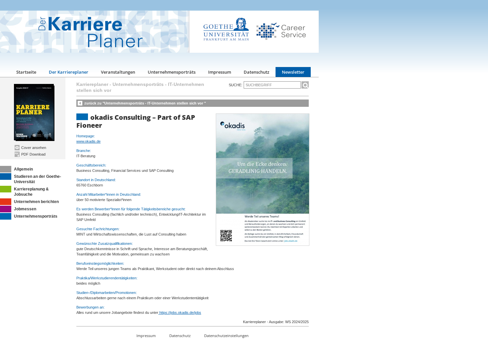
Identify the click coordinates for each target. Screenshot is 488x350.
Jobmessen (25, 209)
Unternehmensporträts (172, 72)
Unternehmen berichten (36, 201)
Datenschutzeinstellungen (226, 335)
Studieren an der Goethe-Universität (37, 179)
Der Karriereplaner (68, 72)
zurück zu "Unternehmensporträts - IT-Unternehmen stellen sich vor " (145, 103)
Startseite (26, 72)
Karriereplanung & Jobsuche (31, 192)
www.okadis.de (88, 141)
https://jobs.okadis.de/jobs (179, 313)
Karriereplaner (92, 84)
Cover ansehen (33, 148)
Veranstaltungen (118, 72)
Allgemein (23, 169)
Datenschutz (256, 72)
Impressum (219, 72)
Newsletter (293, 72)
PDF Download (32, 154)
